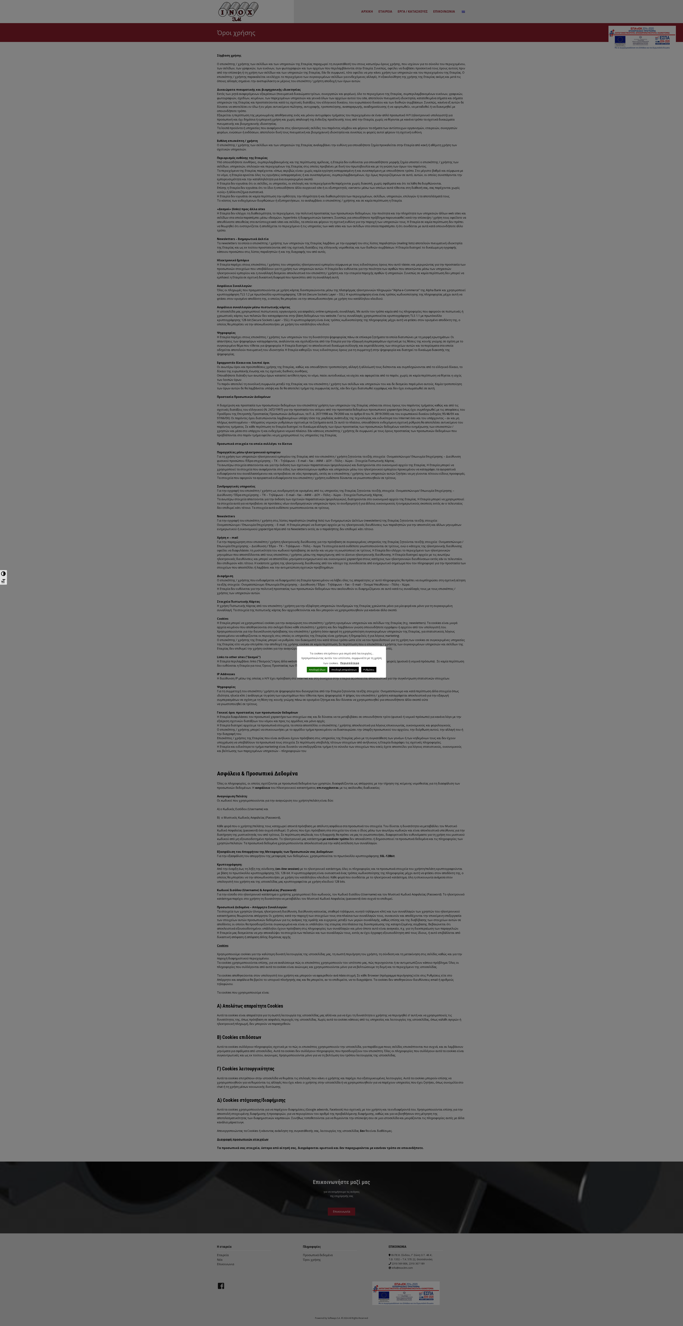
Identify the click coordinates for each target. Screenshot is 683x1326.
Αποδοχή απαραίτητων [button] (344, 669)
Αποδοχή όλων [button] (317, 669)
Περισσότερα (349, 663)
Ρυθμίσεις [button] (368, 669)
